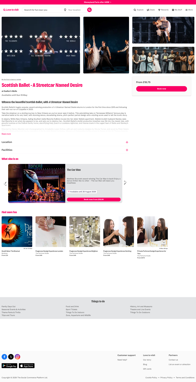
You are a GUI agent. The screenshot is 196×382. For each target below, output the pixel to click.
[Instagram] (17, 357)
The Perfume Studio (42, 253)
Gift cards (147, 369)
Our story (147, 360)
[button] (11, 79)
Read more (6, 134)
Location (7, 142)
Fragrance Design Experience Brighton (83, 251)
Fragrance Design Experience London (49, 251)
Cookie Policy (151, 378)
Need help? (122, 360)
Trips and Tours (8, 315)
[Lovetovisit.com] (11, 9)
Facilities (7, 149)
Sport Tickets (71, 309)
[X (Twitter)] (11, 357)
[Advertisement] (98, 281)
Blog (145, 364)
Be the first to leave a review (11, 79)
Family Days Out (8, 306)
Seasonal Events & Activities (14, 309)
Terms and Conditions (185, 378)
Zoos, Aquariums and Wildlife (78, 315)
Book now (161, 89)
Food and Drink (72, 306)
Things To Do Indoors (75, 312)
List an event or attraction (179, 364)
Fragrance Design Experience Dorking (117, 251)
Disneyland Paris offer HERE (96, 2)
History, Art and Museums (141, 306)
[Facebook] (4, 357)
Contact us (173, 360)
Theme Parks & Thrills (11, 312)
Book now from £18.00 (94, 199)
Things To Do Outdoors (140, 312)
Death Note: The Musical (11, 251)
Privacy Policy (166, 378)
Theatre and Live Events (140, 309)
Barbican (5, 253)
